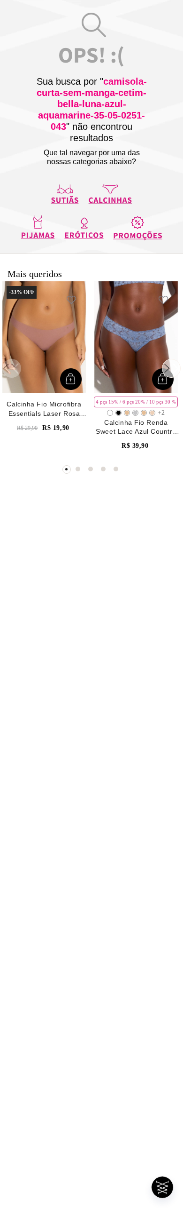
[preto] (118, 413)
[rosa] (152, 413)
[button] (71, 379)
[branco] (110, 413)
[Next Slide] (171, 368)
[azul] (135, 413)
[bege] (127, 413)
